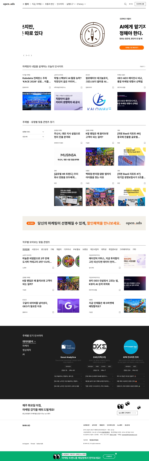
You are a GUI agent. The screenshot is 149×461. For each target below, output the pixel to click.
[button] (24, 55)
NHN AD (26, 425)
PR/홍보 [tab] (76, 249)
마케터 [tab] (26, 345)
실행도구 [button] (69, 4)
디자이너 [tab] (67, 249)
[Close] (116, 454)
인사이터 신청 (140, 4)
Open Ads (9, 4)
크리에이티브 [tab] (125, 249)
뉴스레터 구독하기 (125, 413)
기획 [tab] (52, 249)
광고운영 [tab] (44, 249)
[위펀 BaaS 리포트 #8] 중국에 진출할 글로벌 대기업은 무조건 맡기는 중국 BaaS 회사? (131, 135)
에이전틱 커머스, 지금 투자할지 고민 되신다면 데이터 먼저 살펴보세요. (104, 260)
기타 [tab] (134, 249)
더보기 (142, 66)
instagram (26, 443)
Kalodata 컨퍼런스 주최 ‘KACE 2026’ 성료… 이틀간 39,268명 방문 (37, 80)
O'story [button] (80, 4)
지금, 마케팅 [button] (37, 4)
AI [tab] (24, 354)
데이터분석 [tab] (28, 341)
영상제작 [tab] (27, 350)
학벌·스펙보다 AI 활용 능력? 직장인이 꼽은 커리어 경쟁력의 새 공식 (67, 80)
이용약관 (85, 440)
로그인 (131, 4)
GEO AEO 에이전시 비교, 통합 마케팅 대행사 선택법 (130, 80)
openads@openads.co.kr (129, 434)
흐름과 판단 (49, 4)
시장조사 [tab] (35, 249)
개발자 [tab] (59, 249)
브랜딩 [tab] (85, 249)
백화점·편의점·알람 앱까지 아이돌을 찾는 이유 (98, 175)
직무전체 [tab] (26, 249)
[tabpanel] (84, 284)
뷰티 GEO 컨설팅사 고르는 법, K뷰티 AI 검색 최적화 (103, 282)
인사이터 (60, 4)
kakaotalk (40, 443)
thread (33, 443)
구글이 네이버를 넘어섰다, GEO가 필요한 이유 (35, 305)
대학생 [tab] (103, 249)
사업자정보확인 (105, 432)
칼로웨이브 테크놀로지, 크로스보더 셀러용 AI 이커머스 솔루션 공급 (97, 80)
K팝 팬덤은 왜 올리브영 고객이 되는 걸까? (97, 135)
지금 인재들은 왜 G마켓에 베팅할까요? (101, 305)
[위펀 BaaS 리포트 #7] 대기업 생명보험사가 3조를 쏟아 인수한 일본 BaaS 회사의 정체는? (130, 176)
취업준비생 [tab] (113, 249)
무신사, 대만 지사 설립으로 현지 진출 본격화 (67, 135)
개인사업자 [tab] (94, 249)
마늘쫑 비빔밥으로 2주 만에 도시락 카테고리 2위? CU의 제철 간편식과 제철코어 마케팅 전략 (37, 260)
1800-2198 (113, 434)
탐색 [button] (27, 4)
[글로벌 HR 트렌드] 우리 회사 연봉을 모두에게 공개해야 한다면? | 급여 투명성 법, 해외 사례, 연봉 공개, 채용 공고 (66, 176)
